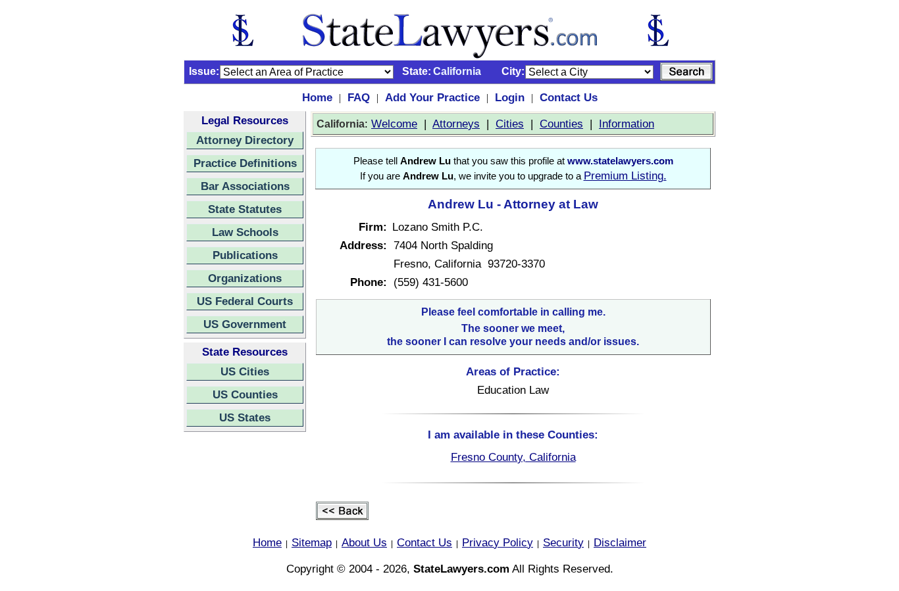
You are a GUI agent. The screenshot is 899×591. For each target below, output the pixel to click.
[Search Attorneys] (686, 71)
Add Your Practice (432, 97)
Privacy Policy (497, 542)
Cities (510, 123)
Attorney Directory (245, 140)
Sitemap (312, 542)
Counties (561, 123)
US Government (244, 324)
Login (510, 97)
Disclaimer (620, 542)
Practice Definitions (245, 163)
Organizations (245, 278)
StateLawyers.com (461, 568)
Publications (245, 255)
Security (563, 542)
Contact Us (569, 97)
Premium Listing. (625, 175)
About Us (364, 542)
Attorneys (456, 123)
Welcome (394, 123)
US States (244, 417)
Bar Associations (245, 186)
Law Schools (245, 232)
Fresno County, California (513, 456)
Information (626, 123)
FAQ (358, 97)
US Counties (245, 394)
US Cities (244, 371)
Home (317, 97)
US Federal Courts (245, 301)
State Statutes (245, 209)
